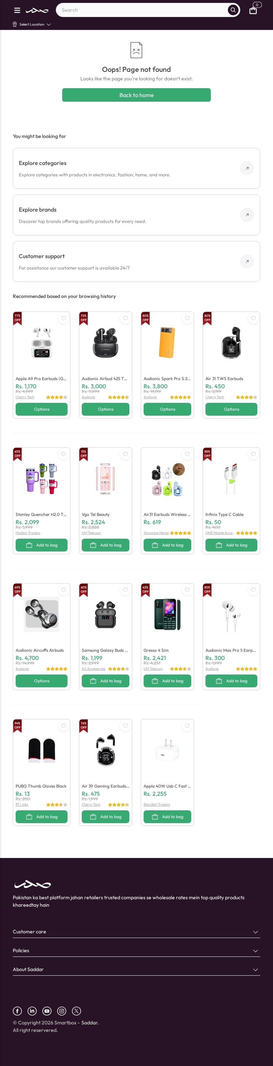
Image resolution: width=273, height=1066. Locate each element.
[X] (79, 1011)
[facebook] (20, 1011)
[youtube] (49, 1011)
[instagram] (64, 1011)
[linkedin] (34, 1011)
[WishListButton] (63, 318)
